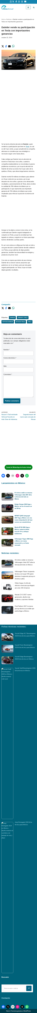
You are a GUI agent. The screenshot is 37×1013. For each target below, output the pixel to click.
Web (4, 366)
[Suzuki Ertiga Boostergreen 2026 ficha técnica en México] (7, 660)
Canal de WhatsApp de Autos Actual (18, 467)
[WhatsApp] (27, 475)
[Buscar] (34, 7)
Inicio (3, 19)
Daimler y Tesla (23, 317)
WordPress (27, 1011)
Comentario (7, 374)
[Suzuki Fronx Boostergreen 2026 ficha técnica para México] (7, 649)
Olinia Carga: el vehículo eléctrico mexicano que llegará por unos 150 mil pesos (24, 585)
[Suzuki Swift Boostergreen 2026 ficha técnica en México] (7, 743)
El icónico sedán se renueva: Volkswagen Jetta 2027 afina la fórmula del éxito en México (25, 562)
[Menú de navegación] (28, 7)
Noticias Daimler (7, 321)
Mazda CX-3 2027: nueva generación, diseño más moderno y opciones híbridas (24, 597)
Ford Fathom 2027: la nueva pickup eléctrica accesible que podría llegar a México (24, 608)
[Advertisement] (18, 92)
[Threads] (22, 475)
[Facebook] (3, 475)
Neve (8, 1011)
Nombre (6, 349)
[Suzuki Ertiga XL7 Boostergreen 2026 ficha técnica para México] (7, 637)
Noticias (8, 19)
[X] (8, 475)
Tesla (27, 146)
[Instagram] (17, 475)
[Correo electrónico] (13, 475)
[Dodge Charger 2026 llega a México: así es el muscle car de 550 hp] (7, 508)
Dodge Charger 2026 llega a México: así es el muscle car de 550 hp (23, 506)
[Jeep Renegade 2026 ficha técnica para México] (7, 897)
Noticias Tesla (20, 321)
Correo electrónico (9, 358)
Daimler (12, 317)
